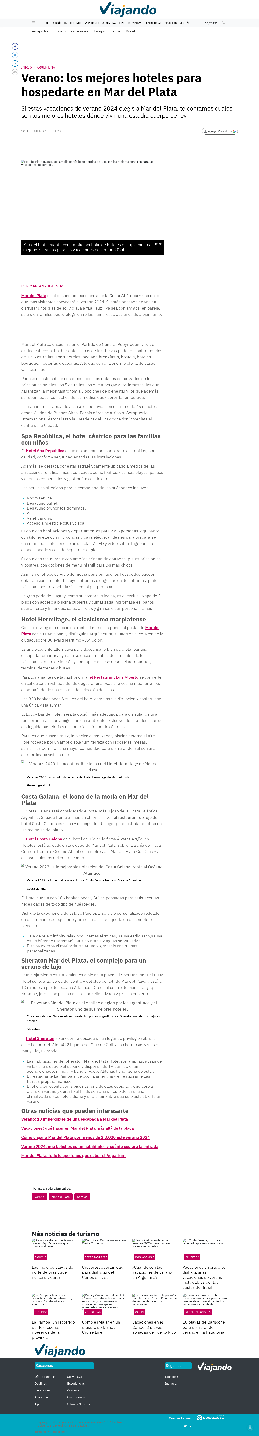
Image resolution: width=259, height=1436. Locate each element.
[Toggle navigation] (32, 23)
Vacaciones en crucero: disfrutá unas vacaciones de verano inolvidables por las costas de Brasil (204, 1277)
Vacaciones (92, 22)
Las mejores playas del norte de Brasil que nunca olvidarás (53, 1272)
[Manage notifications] (250, 1428)
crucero (60, 31)
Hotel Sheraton (40, 1038)
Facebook (171, 1376)
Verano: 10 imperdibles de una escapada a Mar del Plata (74, 1119)
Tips (121, 22)
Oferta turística (56, 22)
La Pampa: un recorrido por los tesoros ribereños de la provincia (53, 1329)
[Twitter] (15, 55)
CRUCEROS (192, 1257)
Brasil (130, 31)
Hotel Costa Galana (44, 839)
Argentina (109, 22)
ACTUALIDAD (93, 1312)
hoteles (82, 1197)
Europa (99, 31)
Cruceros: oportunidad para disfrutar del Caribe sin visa (102, 1272)
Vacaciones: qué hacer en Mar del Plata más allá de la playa (77, 1128)
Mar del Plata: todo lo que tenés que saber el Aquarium (73, 1155)
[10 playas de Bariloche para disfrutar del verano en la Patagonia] (205, 1306)
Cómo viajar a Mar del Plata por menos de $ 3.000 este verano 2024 (85, 1137)
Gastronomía (76, 1397)
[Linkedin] (15, 63)
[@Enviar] (15, 72)
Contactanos (180, 1418)
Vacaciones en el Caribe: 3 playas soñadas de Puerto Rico (154, 1327)
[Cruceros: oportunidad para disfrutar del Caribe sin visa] (104, 1251)
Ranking (40, 1257)
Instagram (172, 1383)
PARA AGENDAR (144, 1257)
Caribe (115, 31)
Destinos (75, 22)
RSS (187, 1426)
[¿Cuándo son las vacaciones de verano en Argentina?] (154, 1251)
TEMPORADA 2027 (96, 1257)
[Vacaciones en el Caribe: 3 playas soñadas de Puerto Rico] (154, 1306)
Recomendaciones (198, 1312)
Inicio (26, 67)
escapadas (40, 31)
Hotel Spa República (45, 450)
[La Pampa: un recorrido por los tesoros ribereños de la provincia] (54, 1306)
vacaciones (79, 31)
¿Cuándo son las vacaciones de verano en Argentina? (152, 1272)
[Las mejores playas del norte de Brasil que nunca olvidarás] (54, 1251)
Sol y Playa (134, 22)
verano (39, 1197)
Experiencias (153, 22)
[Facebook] (15, 46)
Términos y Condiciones (51, 1432)
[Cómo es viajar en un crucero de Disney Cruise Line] (104, 1306)
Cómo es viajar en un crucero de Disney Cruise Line (101, 1327)
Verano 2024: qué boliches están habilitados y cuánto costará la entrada (89, 1146)
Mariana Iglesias (47, 285)
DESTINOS (41, 1312)
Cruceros (171, 22)
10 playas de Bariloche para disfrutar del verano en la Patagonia (204, 1327)
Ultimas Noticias (78, 1404)
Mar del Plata (33, 295)
